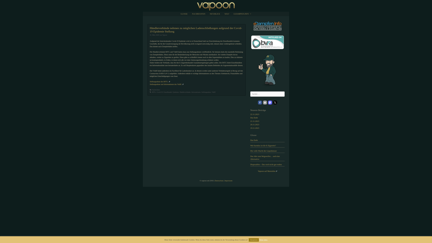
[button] (260, 103)
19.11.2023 (254, 128)
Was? (227, 14)
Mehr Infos (263, 240)
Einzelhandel (168, 92)
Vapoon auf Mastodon (266, 171)
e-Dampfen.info (241, 14)
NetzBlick (215, 14)
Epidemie (176, 92)
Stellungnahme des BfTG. (159, 82)
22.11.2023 (254, 114)
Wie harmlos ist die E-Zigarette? (263, 146)
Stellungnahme (206, 92)
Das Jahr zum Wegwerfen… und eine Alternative (265, 157)
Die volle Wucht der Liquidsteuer (263, 151)
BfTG (154, 92)
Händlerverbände (185, 92)
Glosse (184, 14)
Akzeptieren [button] (254, 240)
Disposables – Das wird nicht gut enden (266, 164)
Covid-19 (160, 92)
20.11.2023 (254, 125)
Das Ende (254, 118)
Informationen (195, 92)
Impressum (228, 181)
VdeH (213, 92)
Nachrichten (198, 14)
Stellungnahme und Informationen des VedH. (166, 84)
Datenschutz (219, 181)
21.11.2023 (254, 121)
